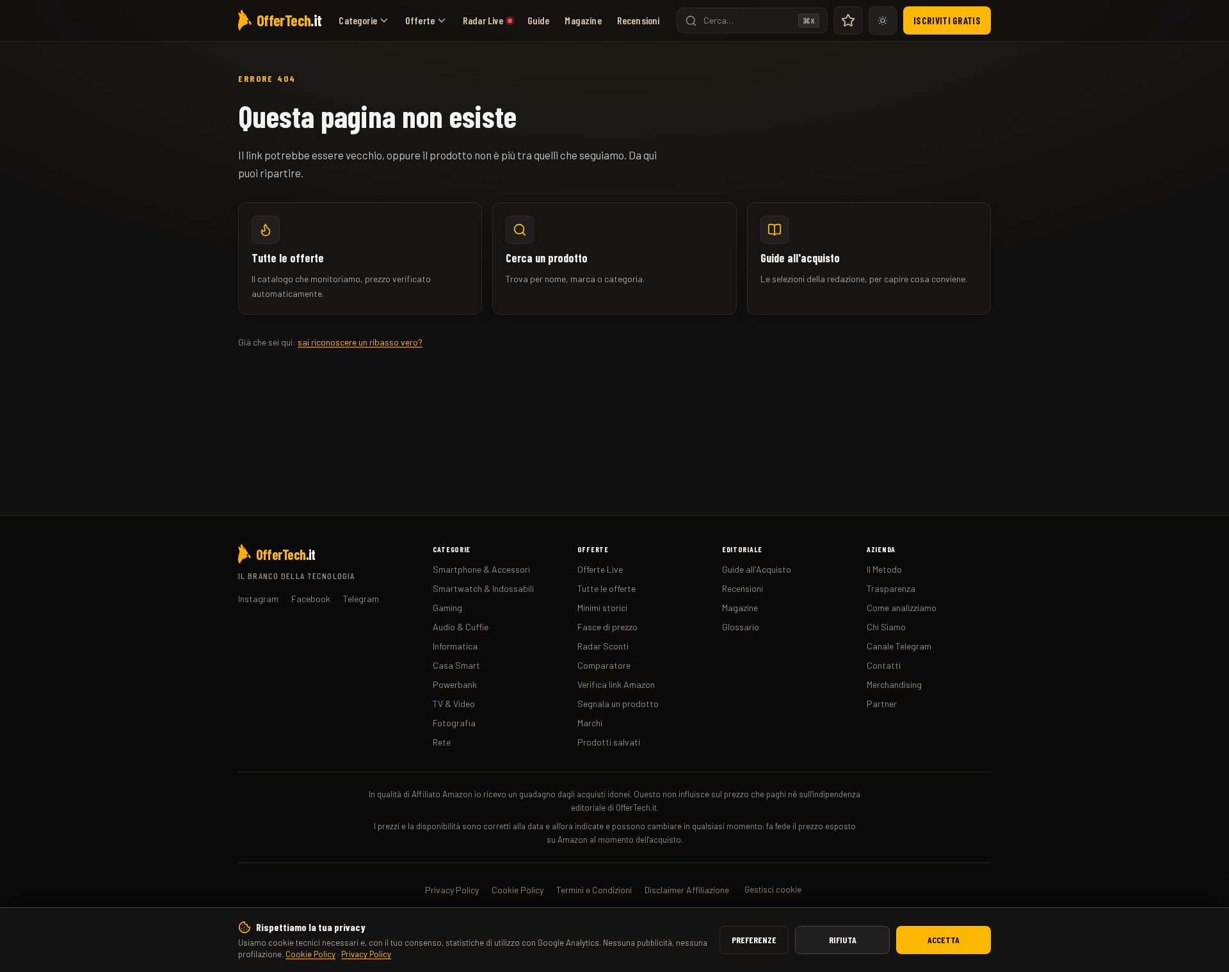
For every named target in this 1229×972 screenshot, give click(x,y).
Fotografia (454, 722)
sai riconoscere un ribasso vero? (360, 342)
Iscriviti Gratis (947, 20)
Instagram (258, 598)
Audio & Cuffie (460, 626)
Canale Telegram (899, 646)
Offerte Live (600, 569)
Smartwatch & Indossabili (483, 588)
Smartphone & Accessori (481, 569)
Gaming (447, 607)
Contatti (884, 665)
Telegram (361, 598)
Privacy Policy (366, 954)
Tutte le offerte (606, 588)
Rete (442, 742)
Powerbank (455, 684)
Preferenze (754, 939)
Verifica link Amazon (616, 684)
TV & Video (454, 703)
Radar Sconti (603, 646)
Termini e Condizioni (594, 889)
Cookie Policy (310, 954)
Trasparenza (891, 588)
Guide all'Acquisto (756, 569)
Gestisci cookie (772, 889)
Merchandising (894, 684)
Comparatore (604, 665)
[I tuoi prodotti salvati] (848, 20)
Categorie (357, 20)
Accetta (944, 939)
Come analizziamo (901, 607)
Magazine (583, 20)
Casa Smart (456, 665)
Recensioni (638, 20)
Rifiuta (842, 939)
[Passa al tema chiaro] (883, 20)
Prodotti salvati (608, 742)
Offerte (420, 20)
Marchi (589, 722)
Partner (882, 703)
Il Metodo (884, 569)
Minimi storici (602, 607)
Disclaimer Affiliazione (687, 889)
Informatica (455, 646)
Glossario (740, 626)
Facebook (310, 598)
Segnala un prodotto (618, 703)
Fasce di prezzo (607, 626)
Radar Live (483, 20)
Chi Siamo (886, 626)
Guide (538, 20)
